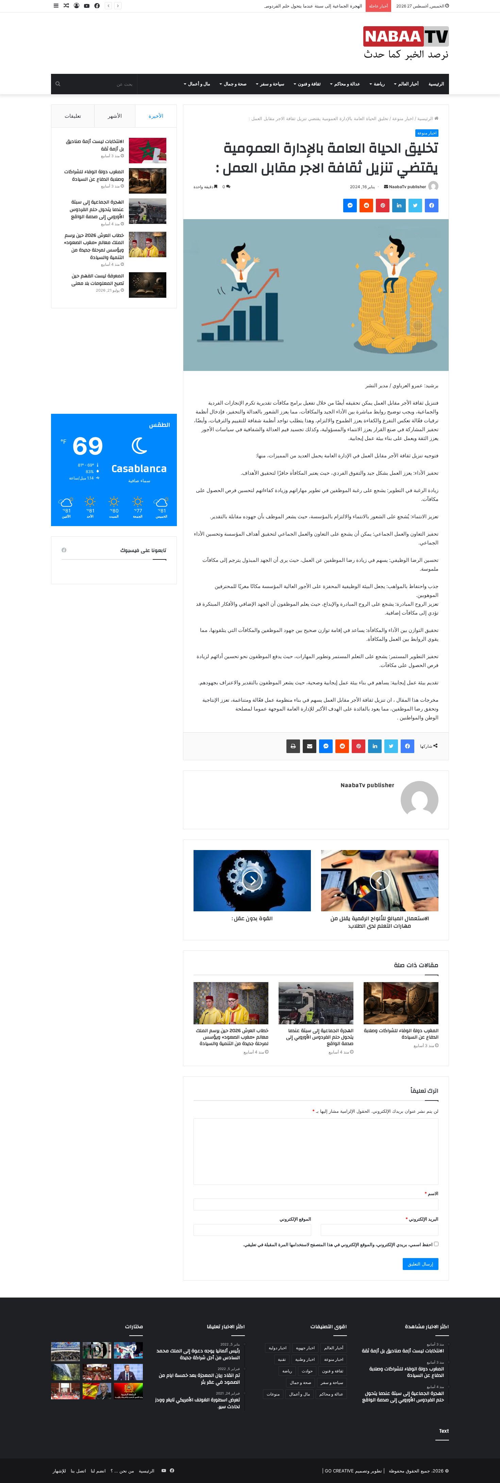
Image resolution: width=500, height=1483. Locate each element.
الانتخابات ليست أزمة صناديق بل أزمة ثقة (95, 145)
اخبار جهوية (305, 1347)
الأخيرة (156, 116)
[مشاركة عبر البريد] (309, 746)
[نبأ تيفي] (406, 43)
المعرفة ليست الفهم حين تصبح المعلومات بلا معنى (97, 280)
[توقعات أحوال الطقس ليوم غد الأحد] (65, 1372)
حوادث (307, 1370)
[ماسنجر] (350, 205)
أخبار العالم (408, 84)
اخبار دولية (277, 1347)
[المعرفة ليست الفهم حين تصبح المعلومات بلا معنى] (147, 285)
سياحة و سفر (272, 84)
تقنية (282, 1359)
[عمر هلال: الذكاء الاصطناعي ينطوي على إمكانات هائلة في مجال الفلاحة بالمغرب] (128, 1372)
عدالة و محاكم (347, 84)
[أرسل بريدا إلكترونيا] (386, 186)
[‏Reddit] (366, 205)
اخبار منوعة (403, 118)
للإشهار (59, 1470)
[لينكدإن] (399, 205)
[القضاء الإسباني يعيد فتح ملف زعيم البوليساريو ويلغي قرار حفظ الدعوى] (97, 1391)
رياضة (379, 84)
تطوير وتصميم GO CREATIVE (352, 1470)
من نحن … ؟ (122, 1470)
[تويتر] (415, 205)
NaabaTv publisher (407, 186)
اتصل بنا (78, 1470)
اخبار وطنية (305, 1359)
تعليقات (73, 116)
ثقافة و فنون (309, 84)
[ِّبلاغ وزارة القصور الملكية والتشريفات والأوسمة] (128, 1391)
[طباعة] (293, 746)
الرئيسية (436, 84)
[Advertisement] (114, 366)
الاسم (431, 1193)
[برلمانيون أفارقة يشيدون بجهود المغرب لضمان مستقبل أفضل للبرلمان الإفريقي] (65, 1391)
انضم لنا (98, 1470)
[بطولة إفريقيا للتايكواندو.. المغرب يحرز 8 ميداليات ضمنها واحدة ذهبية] (128, 1350)
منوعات (273, 1394)
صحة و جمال (235, 84)
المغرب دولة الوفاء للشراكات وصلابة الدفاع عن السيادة (401, 1034)
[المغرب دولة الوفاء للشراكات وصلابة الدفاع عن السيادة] (401, 1003)
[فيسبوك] (431, 205)
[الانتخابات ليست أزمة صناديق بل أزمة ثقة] (147, 150)
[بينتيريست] (382, 205)
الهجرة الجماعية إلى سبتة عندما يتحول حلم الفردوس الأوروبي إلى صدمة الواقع (288, 6)
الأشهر (115, 116)
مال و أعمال (199, 84)
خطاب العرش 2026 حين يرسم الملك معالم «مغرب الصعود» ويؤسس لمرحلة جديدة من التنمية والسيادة (232, 1037)
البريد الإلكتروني (421, 1219)
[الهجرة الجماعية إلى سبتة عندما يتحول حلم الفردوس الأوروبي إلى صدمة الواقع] (316, 1003)
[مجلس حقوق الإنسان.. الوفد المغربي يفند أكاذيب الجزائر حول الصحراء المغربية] (65, 1351)
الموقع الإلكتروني (295, 1219)
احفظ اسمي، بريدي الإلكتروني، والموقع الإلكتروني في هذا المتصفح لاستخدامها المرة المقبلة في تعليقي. (338, 1244)
